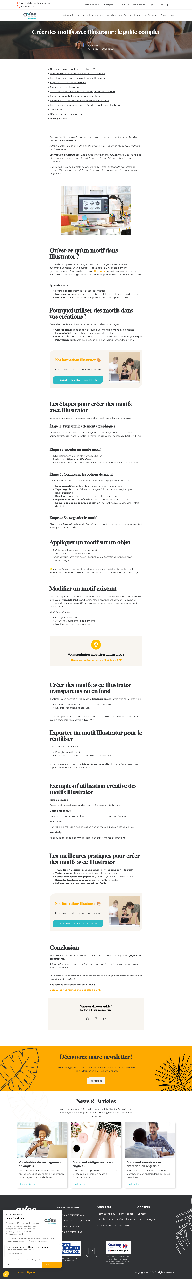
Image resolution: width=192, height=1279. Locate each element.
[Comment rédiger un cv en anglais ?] (96, 1140)
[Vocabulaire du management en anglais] (42, 1140)
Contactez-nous (168, 15)
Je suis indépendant (108, 1219)
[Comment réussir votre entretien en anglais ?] (150, 1140)
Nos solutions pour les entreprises (99, 15)
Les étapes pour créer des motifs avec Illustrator (77, 78)
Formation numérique (70, 1231)
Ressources (90, 4)
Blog (122, 4)
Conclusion (56, 109)
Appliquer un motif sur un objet (68, 82)
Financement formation (146, 15)
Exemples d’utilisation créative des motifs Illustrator (79, 100)
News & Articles (59, 118)
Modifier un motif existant (65, 87)
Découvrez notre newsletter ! (66, 114)
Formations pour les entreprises (115, 1213)
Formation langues (68, 1226)
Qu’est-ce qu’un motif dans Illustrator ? (72, 69)
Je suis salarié (127, 1219)
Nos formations (68, 15)
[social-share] (87, 1019)
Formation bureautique (70, 1215)
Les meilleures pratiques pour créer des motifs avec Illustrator (85, 105)
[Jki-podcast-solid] (167, 5)
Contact (141, 1213)
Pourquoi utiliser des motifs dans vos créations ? (77, 73)
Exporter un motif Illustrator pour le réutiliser (75, 96)
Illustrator (99, 271)
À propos (108, 4)
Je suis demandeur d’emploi (113, 1225)
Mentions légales (147, 1219)
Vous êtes (123, 15)
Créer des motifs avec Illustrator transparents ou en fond (82, 91)
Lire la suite (25, 1184)
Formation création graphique (74, 1220)
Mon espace (138, 4)
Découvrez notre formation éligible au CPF (96, 660)
